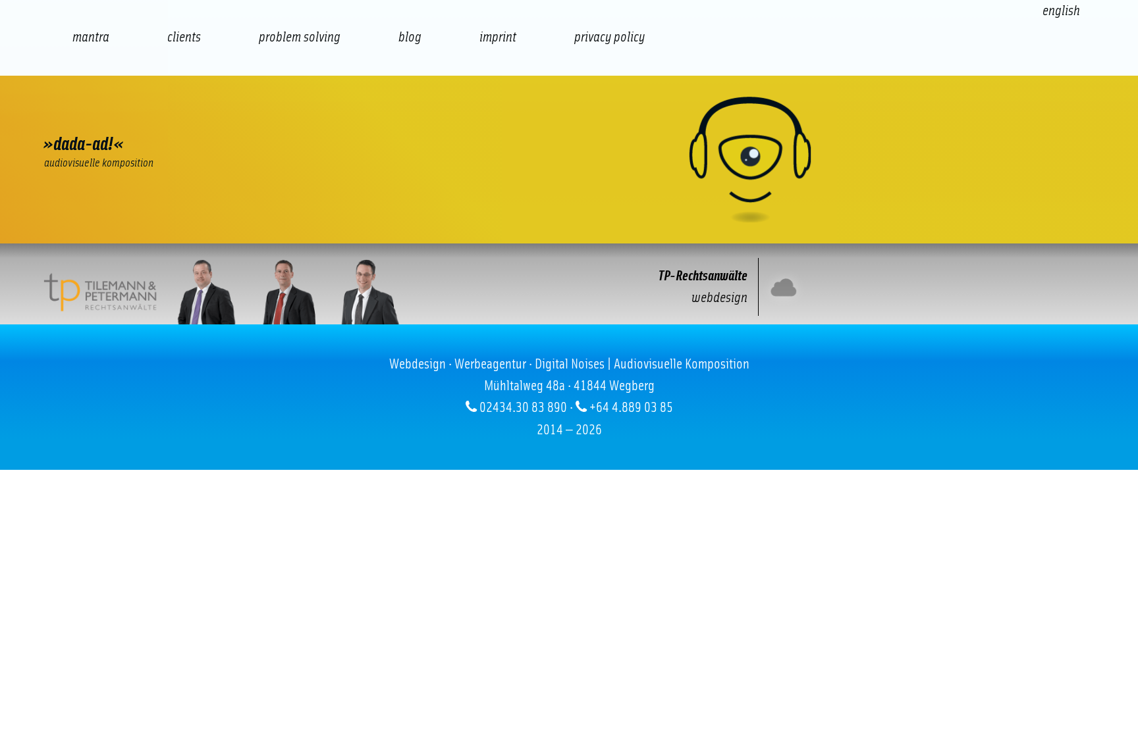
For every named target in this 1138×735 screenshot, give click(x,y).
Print (442, 115)
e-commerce (152, 115)
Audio (297, 115)
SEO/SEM (225, 115)
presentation (369, 115)
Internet (80, 115)
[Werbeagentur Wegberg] (569, 159)
